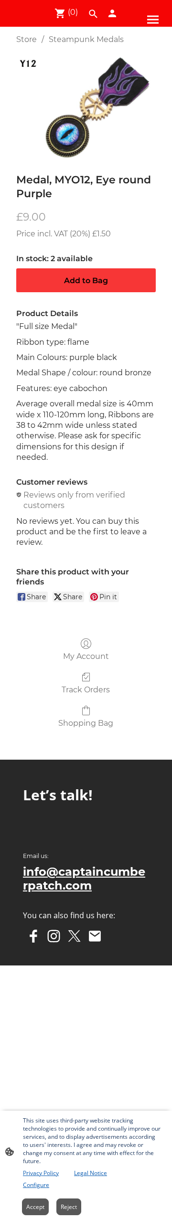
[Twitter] (74, 936)
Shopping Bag (85, 723)
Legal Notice (90, 1173)
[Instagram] (53, 936)
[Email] (94, 936)
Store (26, 39)
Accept (35, 1207)
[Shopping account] (112, 13)
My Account (86, 656)
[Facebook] (33, 936)
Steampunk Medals (86, 39)
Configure (36, 1185)
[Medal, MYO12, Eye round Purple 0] (86, 106)
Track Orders (86, 689)
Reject (69, 1207)
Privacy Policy (41, 1173)
